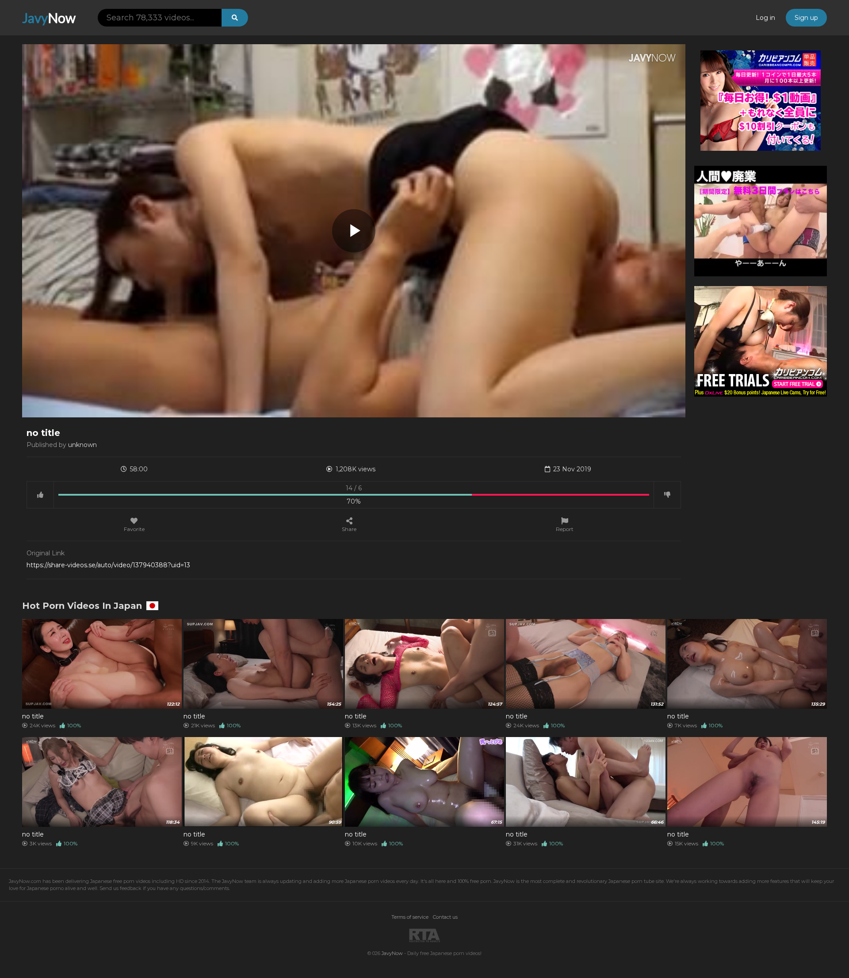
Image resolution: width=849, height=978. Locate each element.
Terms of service (409, 917)
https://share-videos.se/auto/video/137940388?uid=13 (108, 565)
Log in (765, 18)
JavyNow (392, 953)
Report (565, 529)
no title (33, 716)
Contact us (445, 917)
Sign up (806, 18)
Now (49, 18)
